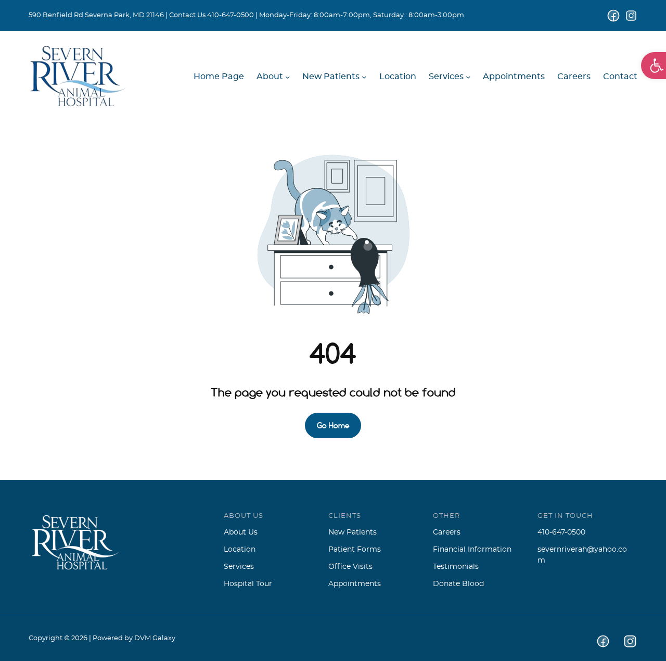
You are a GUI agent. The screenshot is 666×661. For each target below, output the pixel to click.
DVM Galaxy (154, 638)
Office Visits (350, 566)
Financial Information (472, 549)
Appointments (354, 584)
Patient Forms (354, 549)
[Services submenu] (468, 76)
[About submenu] (287, 76)
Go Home (333, 425)
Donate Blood (458, 584)
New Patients (352, 532)
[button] (653, 65)
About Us (241, 532)
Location (239, 549)
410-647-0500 (230, 15)
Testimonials (456, 566)
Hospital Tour (248, 584)
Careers (446, 532)
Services (239, 566)
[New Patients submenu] (364, 76)
